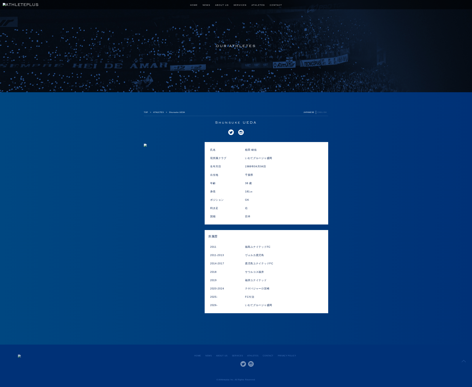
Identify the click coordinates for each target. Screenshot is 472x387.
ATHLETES (258, 5)
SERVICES (240, 5)
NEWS (206, 5)
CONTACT (276, 5)
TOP (146, 112)
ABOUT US (222, 5)
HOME (194, 5)
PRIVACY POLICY (287, 356)
